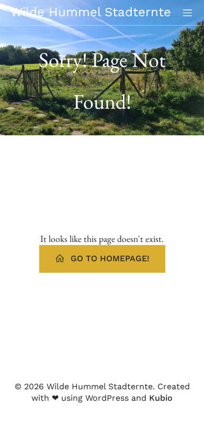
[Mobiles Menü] (187, 12)
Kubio (161, 398)
